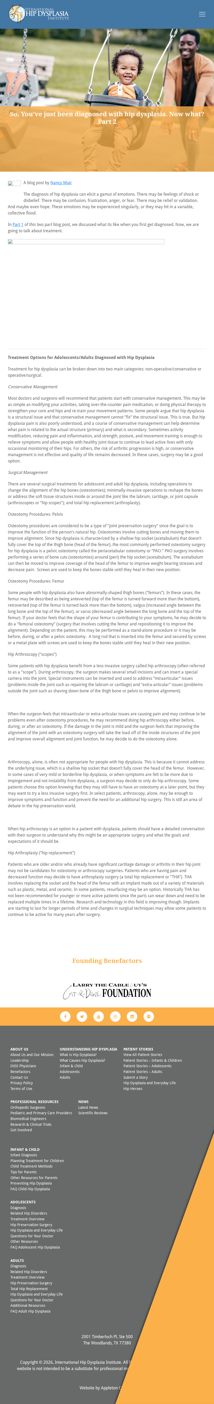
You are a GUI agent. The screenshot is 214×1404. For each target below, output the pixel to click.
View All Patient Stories (142, 1054)
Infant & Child (71, 1065)
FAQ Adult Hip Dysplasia (30, 1311)
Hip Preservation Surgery (31, 1224)
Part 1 (18, 224)
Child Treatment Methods (31, 1166)
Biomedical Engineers (28, 1118)
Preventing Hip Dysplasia (31, 1183)
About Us (19, 1049)
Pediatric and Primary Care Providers (41, 1112)
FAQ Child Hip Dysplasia (30, 1188)
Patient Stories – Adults (142, 1071)
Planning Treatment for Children (37, 1160)
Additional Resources (27, 1305)
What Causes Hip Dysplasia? (82, 1060)
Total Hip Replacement (29, 1288)
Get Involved (21, 1129)
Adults (65, 1077)
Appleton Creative (117, 1388)
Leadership (19, 1060)
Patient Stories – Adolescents (147, 1065)
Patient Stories (138, 1049)
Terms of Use (21, 1088)
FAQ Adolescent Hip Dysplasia (35, 1247)
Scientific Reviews (93, 1112)
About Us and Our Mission (32, 1054)
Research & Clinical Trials (30, 1124)
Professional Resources (34, 1101)
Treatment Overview (27, 1218)
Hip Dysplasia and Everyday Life (149, 1082)
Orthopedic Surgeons (27, 1107)
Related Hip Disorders (28, 1213)
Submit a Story (135, 1077)
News (83, 1101)
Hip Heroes (132, 1088)
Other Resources (24, 1241)
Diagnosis (18, 1207)
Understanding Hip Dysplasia (88, 1049)
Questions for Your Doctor (32, 1235)
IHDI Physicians (23, 1065)
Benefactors (20, 1071)
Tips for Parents (23, 1171)
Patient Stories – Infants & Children (152, 1060)
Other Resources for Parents (33, 1177)
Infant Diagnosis (23, 1154)
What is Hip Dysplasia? (78, 1054)
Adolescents (70, 1071)
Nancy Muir (61, 182)
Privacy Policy (21, 1082)
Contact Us (19, 1077)
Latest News (88, 1107)
